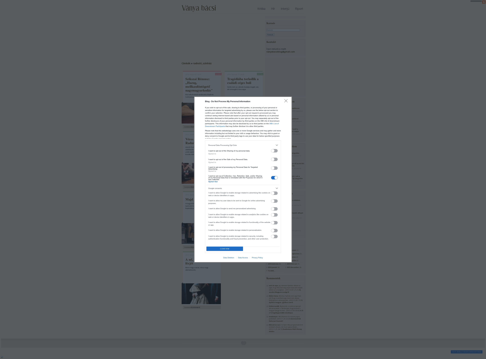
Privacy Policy (257, 258)
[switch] (274, 150)
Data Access (243, 258)
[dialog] (243, 179)
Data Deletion (228, 258)
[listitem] (243, 145)
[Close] (286, 101)
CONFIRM (224, 249)
